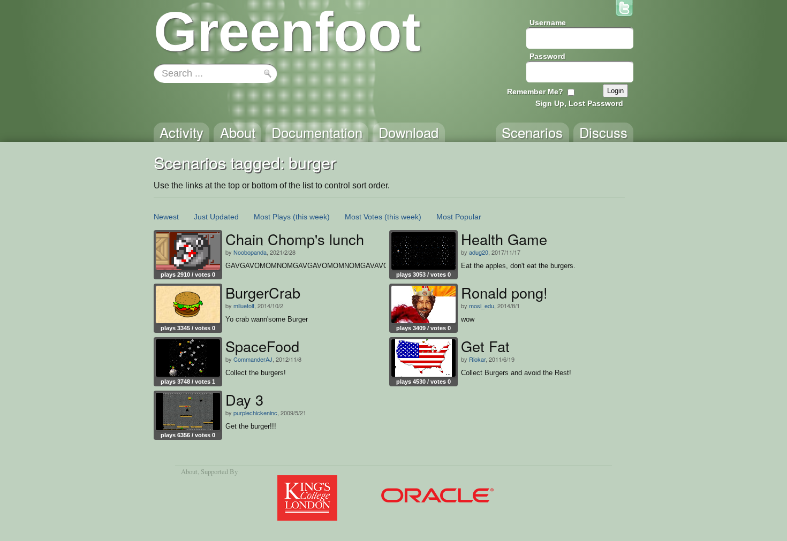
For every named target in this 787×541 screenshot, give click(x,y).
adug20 (478, 252)
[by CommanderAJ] (188, 358)
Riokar (477, 359)
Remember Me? (535, 91)
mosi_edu (481, 305)
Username (547, 22)
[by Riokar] (423, 358)
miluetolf (243, 305)
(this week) (311, 216)
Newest (166, 216)
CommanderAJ (253, 359)
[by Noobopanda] (188, 251)
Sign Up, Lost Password (579, 103)
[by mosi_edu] (423, 304)
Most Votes (363, 216)
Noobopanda (250, 252)
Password (547, 56)
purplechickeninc (255, 412)
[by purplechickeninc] (188, 411)
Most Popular (458, 216)
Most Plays (272, 216)
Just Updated (216, 216)
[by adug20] (423, 251)
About (189, 471)
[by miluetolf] (188, 304)
